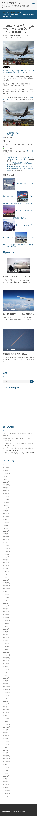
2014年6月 (6, 738)
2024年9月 (6, 488)
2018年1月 (6, 614)
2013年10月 (6, 761)
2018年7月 (6, 597)
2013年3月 (6, 782)
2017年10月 (6, 623)
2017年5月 (6, 637)
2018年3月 (6, 609)
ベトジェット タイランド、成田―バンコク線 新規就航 (18, 444)
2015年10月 (6, 692)
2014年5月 (6, 741)
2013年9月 (6, 764)
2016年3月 (6, 678)
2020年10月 (6, 537)
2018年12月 (6, 583)
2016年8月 (6, 663)
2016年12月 (6, 652)
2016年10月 (6, 658)
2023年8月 (6, 508)
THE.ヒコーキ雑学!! (14, 12)
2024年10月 (6, 485)
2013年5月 (6, 776)
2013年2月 (6, 784)
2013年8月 (6, 767)
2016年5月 (6, 672)
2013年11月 (6, 759)
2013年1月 (6, 787)
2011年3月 (6, 796)
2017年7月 (6, 632)
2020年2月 (6, 542)
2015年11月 (6, 689)
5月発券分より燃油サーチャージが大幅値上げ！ (17, 438)
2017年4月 (6, 640)
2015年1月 (6, 718)
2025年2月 (6, 482)
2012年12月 (6, 790)
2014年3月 (6, 747)
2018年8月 (6, 594)
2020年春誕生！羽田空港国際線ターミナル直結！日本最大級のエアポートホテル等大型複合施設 (20, 168)
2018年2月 (6, 612)
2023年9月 (6, 505)
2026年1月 (6, 470)
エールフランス (19, 37)
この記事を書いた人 (13, 133)
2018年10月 (6, 588)
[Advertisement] (18, 409)
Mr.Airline (8, 35)
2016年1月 (6, 684)
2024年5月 (6, 493)
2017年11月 (6, 620)
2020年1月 (6, 545)
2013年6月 (6, 773)
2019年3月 (6, 574)
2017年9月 (6, 626)
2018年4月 (6, 606)
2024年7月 (6, 490)
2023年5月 (6, 514)
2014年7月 (6, 735)
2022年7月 (6, 525)
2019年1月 (6, 580)
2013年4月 (6, 779)
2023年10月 (6, 502)
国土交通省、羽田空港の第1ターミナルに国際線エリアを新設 (18, 449)
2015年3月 (6, 712)
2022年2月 (6, 531)
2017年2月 (6, 646)
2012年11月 (6, 793)
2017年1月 (6, 649)
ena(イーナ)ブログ (11, 2)
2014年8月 (6, 733)
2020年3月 (6, 539)
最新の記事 (10, 135)
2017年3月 (6, 643)
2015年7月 (6, 701)
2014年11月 (6, 724)
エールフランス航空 (9, 70)
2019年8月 (6, 560)
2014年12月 (6, 721)
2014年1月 (6, 753)
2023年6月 (6, 511)
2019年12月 (6, 548)
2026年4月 (6, 467)
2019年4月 (6, 571)
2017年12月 (6, 617)
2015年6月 (6, 704)
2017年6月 (6, 635)
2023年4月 (6, 516)
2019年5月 (6, 568)
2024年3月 (6, 496)
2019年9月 (6, 557)
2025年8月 (6, 476)
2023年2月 (6, 519)
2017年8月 (6, 629)
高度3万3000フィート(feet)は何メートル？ (18, 314)
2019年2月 (6, 577)
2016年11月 (6, 655)
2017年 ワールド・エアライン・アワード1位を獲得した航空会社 (18, 276)
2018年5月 (6, 603)
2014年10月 (6, 727)
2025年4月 (6, 479)
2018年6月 (6, 600)
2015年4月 (6, 710)
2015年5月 (6, 707)
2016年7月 (6, 666)
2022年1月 (6, 534)
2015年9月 (6, 695)
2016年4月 (6, 675)
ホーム (5, 12)
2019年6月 (6, 565)
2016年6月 (6, 669)
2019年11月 (6, 551)
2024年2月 (6, 499)
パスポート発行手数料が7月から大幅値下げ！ (16, 434)
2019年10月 (6, 554)
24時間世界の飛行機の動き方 (15, 354)
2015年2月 (6, 715)
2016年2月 (6, 681)
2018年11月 (6, 586)
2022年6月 (6, 528)
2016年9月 (6, 661)
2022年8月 (6, 522)
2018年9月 (6, 591)
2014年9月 (6, 730)
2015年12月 (6, 686)
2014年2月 (6, 750)
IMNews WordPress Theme (17, 811)
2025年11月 (6, 473)
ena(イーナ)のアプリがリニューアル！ (14, 453)
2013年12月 (6, 756)
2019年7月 (6, 563)
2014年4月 (6, 744)
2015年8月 (6, 698)
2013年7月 (6, 770)
